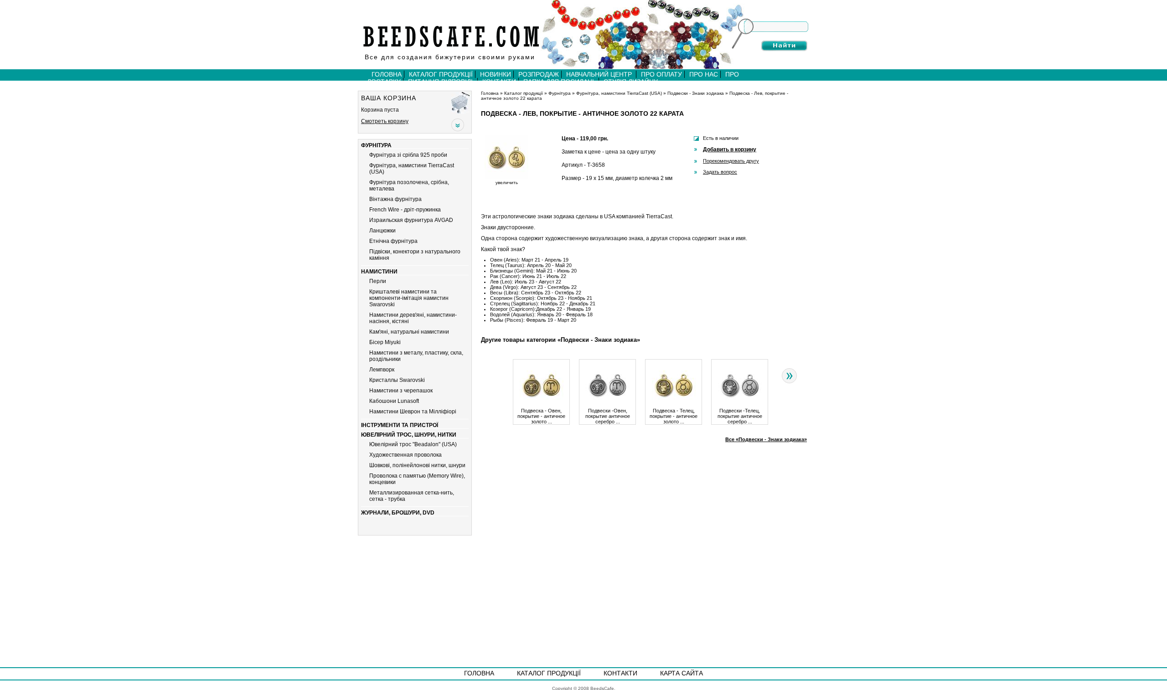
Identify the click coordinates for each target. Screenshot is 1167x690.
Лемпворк (381, 369)
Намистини (379, 271)
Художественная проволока (405, 455)
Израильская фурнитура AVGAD (411, 220)
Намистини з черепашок (401, 390)
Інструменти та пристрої (399, 425)
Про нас (703, 74)
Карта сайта (681, 673)
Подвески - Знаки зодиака (695, 93)
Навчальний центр (600, 74)
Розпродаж (538, 74)
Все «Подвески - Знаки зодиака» (766, 439)
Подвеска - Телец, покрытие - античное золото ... (673, 416)
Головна (387, 74)
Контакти (620, 673)
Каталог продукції (441, 74)
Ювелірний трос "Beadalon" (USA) (413, 444)
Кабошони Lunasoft (394, 401)
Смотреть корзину (384, 121)
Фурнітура (376, 145)
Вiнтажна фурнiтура (395, 199)
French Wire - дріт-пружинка (405, 209)
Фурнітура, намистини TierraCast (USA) (619, 93)
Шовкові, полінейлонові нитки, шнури (417, 465)
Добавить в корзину (729, 149)
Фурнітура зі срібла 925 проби (408, 155)
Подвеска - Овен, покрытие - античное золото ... (541, 416)
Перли (377, 281)
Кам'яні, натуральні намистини (409, 332)
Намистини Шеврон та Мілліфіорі (412, 411)
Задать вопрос (720, 172)
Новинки (495, 74)
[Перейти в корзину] (461, 102)
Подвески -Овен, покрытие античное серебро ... (607, 416)
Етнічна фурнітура (393, 241)
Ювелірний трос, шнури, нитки (408, 435)
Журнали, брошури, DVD (397, 513)
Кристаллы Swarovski (397, 380)
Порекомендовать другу (731, 161)
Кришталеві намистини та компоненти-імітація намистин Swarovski (409, 298)
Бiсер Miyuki (385, 342)
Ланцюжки (382, 230)
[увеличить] (506, 177)
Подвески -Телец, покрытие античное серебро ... (740, 416)
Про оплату (661, 74)
